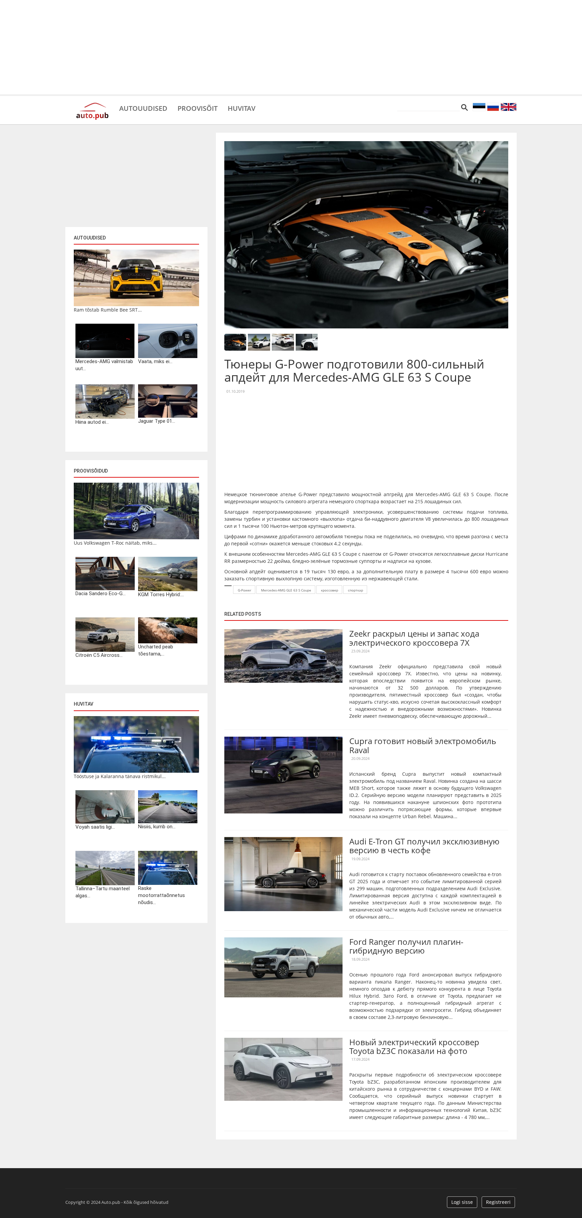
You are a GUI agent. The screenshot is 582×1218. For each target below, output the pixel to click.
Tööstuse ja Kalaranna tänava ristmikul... (120, 776)
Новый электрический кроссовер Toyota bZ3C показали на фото (414, 1046)
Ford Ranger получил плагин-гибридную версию (406, 946)
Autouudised (143, 108)
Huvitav (241, 108)
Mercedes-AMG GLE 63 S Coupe (286, 590)
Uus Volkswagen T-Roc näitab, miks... (115, 543)
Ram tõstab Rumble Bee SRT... (108, 310)
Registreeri (498, 1202)
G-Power (244, 590)
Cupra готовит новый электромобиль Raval (422, 745)
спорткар (355, 590)
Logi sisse (462, 1202)
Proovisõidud (91, 471)
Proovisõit (197, 108)
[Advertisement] (291, 47)
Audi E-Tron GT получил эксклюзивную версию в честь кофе (424, 846)
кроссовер (329, 590)
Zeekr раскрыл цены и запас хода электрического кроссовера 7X (414, 638)
